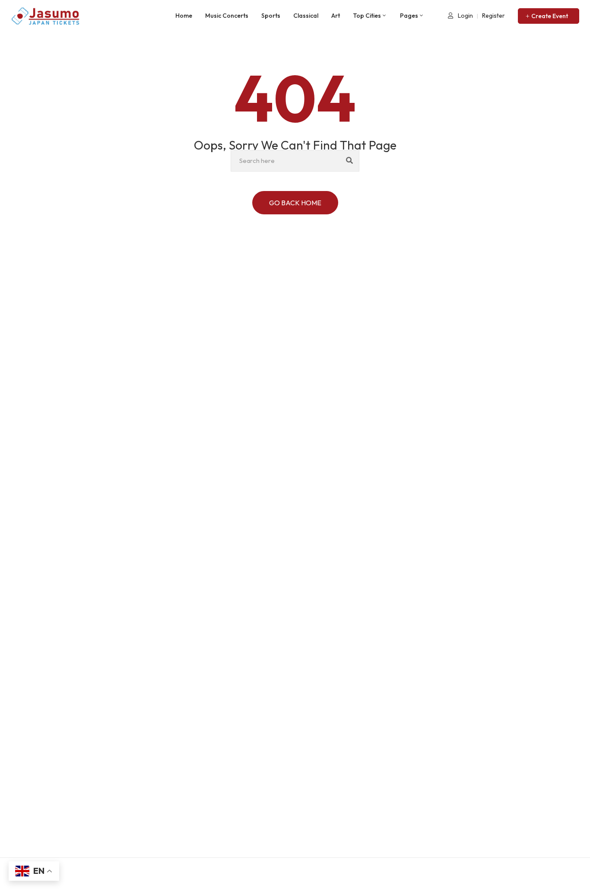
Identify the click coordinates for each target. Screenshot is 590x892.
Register (493, 15)
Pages (409, 15)
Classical (305, 15)
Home (183, 15)
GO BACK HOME (295, 202)
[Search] (349, 161)
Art (335, 15)
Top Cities (367, 15)
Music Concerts (226, 15)
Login (465, 15)
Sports (270, 15)
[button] (548, 16)
